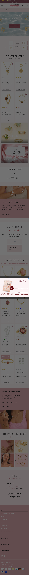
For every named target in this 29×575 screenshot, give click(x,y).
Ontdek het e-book (22, 294)
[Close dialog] (28, 279)
